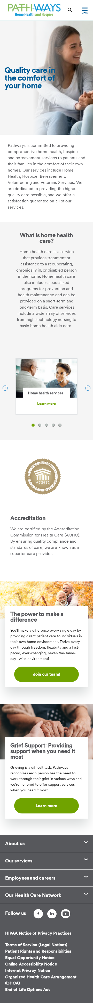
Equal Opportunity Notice (30, 957)
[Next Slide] (87, 388)
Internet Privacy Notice (27, 970)
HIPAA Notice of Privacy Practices (38, 933)
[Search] (70, 10)
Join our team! (46, 674)
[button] (33, 425)
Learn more (46, 403)
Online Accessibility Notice (31, 964)
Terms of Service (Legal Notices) (36, 944)
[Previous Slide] (5, 388)
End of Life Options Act (27, 989)
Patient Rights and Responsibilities (38, 951)
